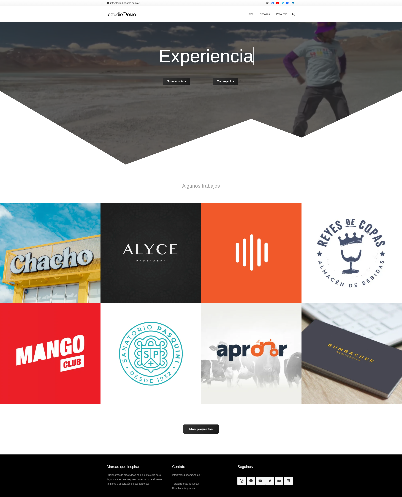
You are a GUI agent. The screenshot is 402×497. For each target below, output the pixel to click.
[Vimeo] (282, 3)
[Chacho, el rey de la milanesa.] (50, 253)
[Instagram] (267, 3)
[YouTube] (277, 3)
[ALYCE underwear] (150, 253)
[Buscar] (293, 14)
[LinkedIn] (292, 3)
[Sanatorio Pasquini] (150, 353)
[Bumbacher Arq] (352, 353)
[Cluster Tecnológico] (251, 253)
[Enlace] (122, 14)
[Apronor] (251, 353)
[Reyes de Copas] (352, 253)
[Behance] (287, 3)
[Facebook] (272, 3)
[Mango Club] (50, 353)
